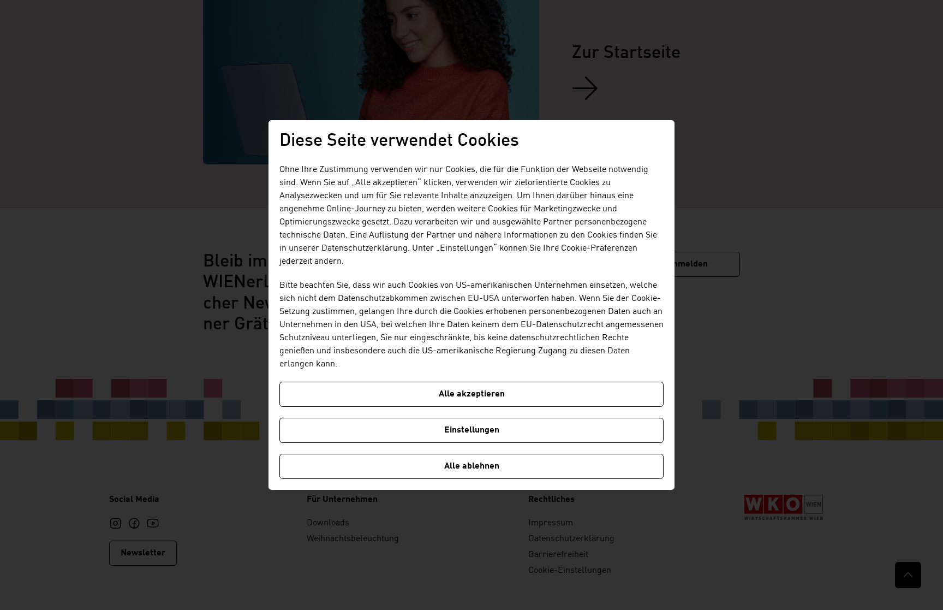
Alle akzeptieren (472, 394)
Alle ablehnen (471, 466)
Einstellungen (471, 430)
